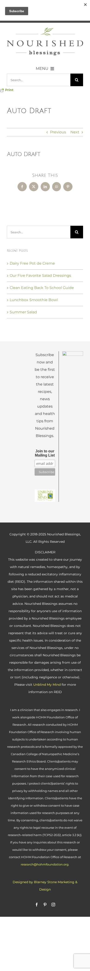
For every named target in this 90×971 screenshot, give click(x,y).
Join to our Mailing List (45, 453)
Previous (58, 132)
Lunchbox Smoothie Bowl (34, 300)
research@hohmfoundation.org (45, 864)
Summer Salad (23, 312)
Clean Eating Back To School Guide (42, 288)
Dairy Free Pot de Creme (32, 263)
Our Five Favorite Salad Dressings (40, 275)
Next (74, 132)
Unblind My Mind (47, 685)
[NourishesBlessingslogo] (45, 29)
